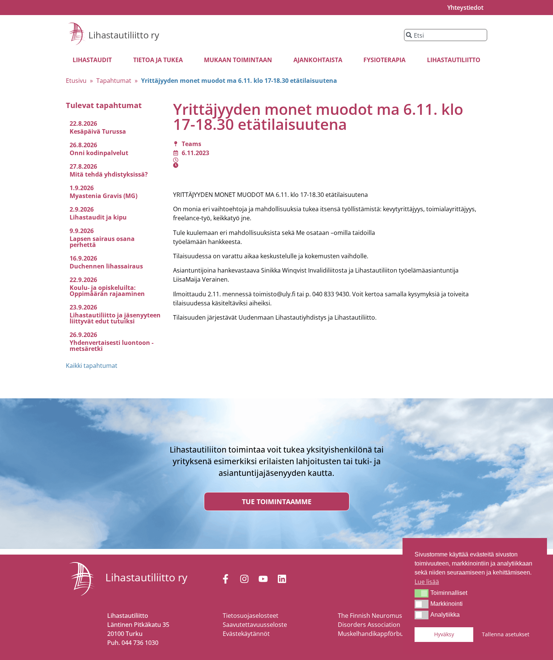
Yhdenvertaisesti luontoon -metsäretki (111, 345)
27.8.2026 (83, 166)
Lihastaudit (92, 60)
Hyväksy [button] (444, 634)
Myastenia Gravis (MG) (103, 196)
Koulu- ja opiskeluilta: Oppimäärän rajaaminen (107, 291)
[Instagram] (244, 579)
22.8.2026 (83, 123)
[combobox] (445, 35)
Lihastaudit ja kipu (98, 217)
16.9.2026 (83, 258)
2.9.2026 (82, 209)
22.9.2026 (83, 280)
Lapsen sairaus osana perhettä (102, 242)
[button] (421, 593)
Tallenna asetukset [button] (505, 634)
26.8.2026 (83, 145)
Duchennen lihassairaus (106, 266)
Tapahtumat (113, 80)
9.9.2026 (82, 231)
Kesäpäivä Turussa (98, 131)
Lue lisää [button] (427, 582)
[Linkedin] (281, 579)
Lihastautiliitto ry (123, 35)
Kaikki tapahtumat (91, 365)
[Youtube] (263, 579)
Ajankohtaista (317, 60)
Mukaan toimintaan (238, 60)
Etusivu (76, 80)
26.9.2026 (83, 335)
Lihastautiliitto (453, 60)
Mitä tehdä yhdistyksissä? (109, 174)
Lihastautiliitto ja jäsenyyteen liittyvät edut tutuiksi (115, 318)
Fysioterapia (384, 60)
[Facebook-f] (225, 579)
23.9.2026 (83, 307)
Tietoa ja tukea (158, 60)
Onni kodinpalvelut (99, 153)
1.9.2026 (82, 188)
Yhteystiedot (465, 7)
